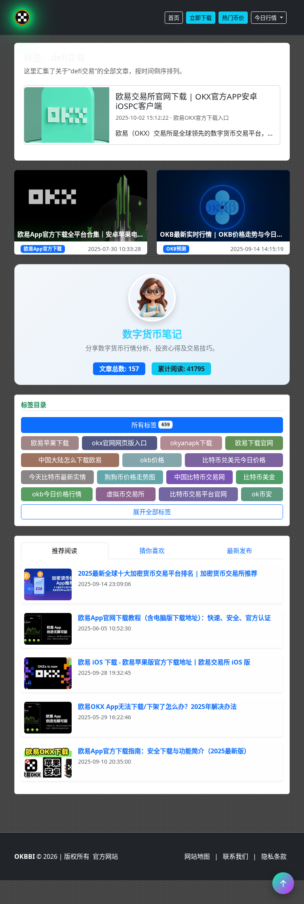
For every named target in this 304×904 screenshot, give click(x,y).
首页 (173, 17)
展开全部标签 (152, 512)
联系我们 (235, 856)
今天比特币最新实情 (57, 477)
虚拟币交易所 (125, 494)
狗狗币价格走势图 (129, 477)
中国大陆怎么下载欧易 (70, 460)
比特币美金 (259, 477)
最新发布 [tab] (239, 550)
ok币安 (262, 494)
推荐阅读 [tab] (64, 550)
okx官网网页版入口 (119, 443)
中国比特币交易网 (199, 477)
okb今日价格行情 (57, 494)
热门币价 (233, 17)
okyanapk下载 (191, 443)
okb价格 (152, 460)
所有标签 (150, 425)
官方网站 (105, 856)
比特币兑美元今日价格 (234, 460)
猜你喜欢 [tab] (152, 550)
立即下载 (201, 17)
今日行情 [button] (266, 17)
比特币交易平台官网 (198, 494)
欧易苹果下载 (50, 443)
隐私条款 (274, 856)
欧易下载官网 (254, 443)
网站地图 (197, 856)
